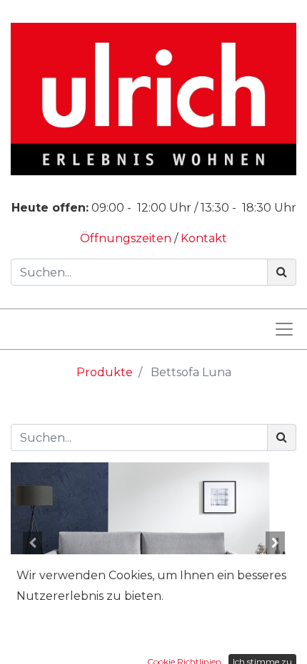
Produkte (104, 372)
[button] (32, 543)
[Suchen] (281, 272)
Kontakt (204, 238)
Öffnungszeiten (127, 238)
